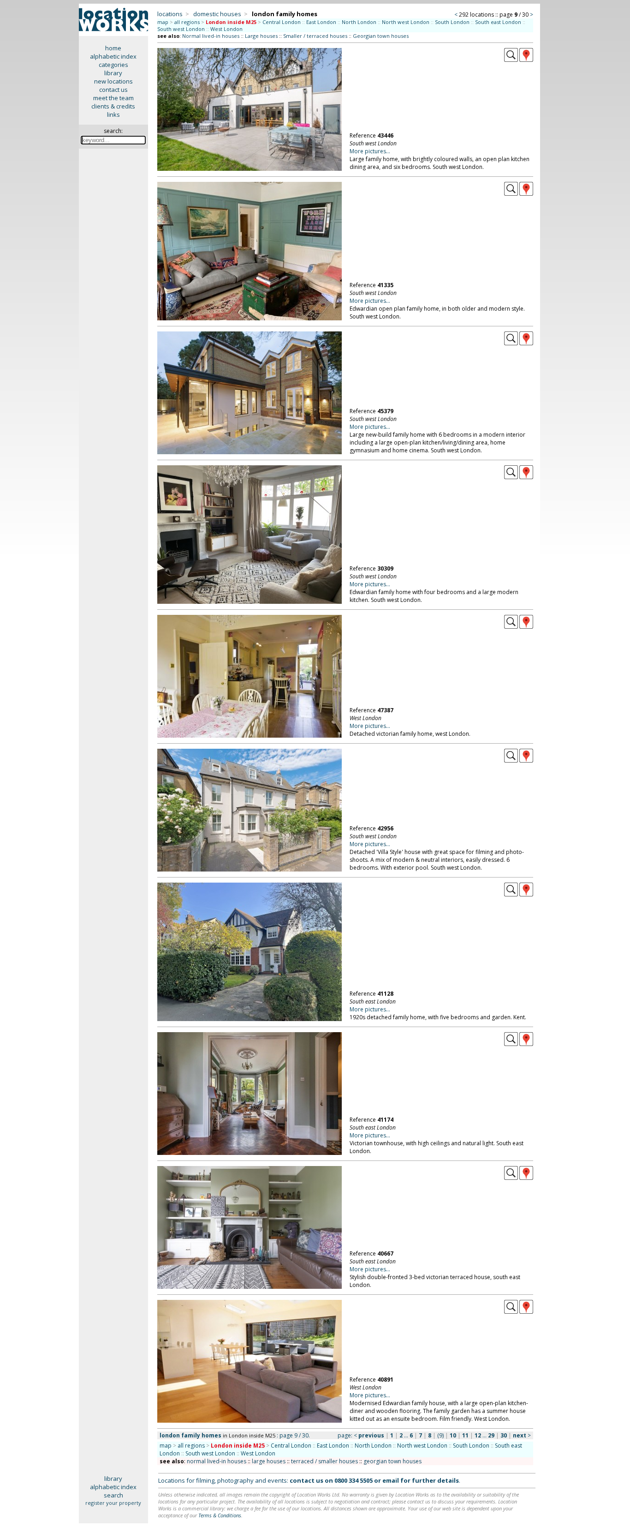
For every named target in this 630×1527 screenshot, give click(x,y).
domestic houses (217, 14)
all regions (187, 21)
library (113, 73)
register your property (113, 1502)
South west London (181, 28)
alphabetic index (113, 56)
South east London (498, 21)
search (113, 1495)
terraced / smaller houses (324, 1461)
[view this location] (511, 59)
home (113, 48)
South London (452, 21)
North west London (405, 21)
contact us (113, 89)
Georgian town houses (381, 35)
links (113, 114)
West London (226, 28)
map (162, 21)
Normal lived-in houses (210, 35)
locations (170, 14)
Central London (281, 21)
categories (113, 64)
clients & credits (113, 106)
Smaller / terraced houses (315, 35)
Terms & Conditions (219, 1515)
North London (359, 21)
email (390, 1480)
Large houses (261, 35)
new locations (113, 81)
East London (321, 21)
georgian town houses (392, 1461)
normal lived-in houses (216, 1461)
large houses (268, 1461)
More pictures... (370, 151)
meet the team (113, 98)
